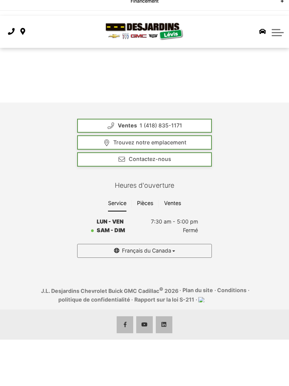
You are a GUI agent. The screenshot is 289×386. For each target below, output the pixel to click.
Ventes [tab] (172, 203)
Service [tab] (117, 203)
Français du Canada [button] (146, 250)
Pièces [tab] (145, 203)
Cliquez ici (185, 6)
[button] (278, 31)
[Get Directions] (23, 32)
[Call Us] (11, 32)
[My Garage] (262, 31)
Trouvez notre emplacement (149, 142)
